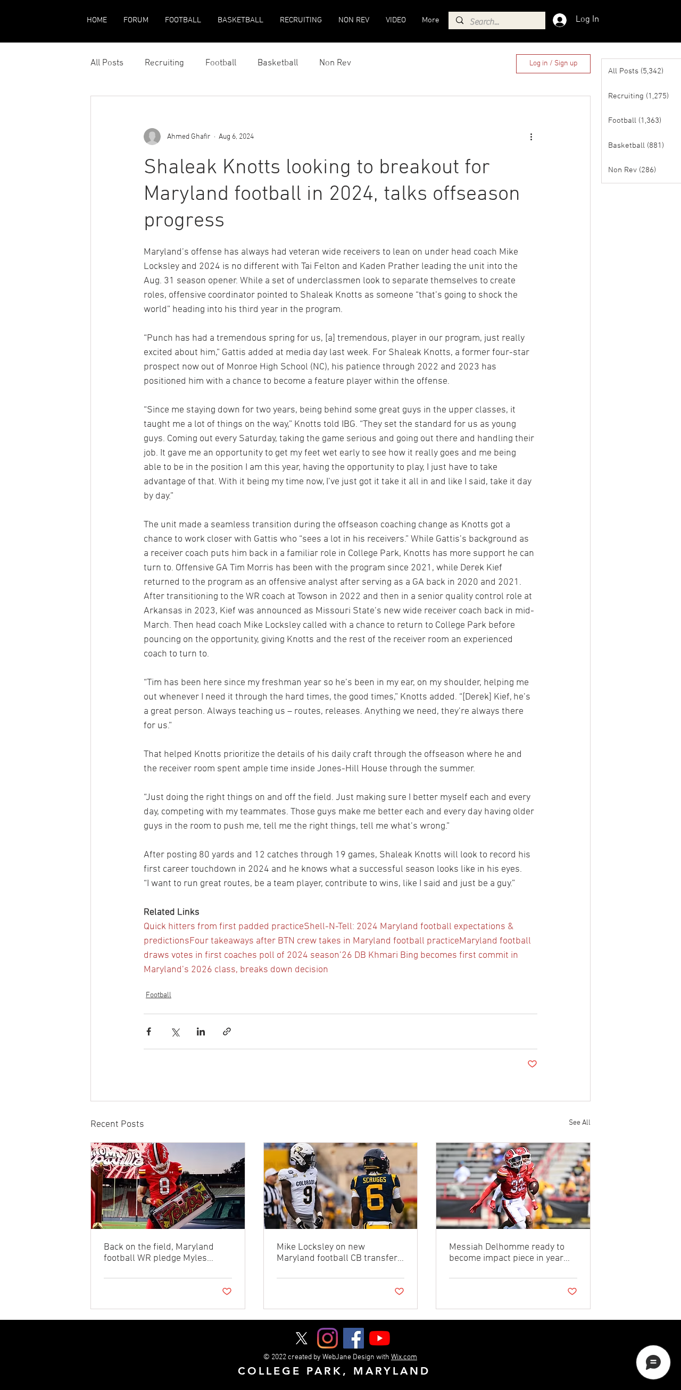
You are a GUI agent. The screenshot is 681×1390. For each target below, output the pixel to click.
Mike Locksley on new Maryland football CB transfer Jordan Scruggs (337, 1253)
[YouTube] (379, 1338)
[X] (301, 1338)
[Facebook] (353, 1338)
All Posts (106, 63)
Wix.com (404, 1357)
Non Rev (335, 63)
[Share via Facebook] (149, 1031)
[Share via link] (227, 1031)
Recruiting (164, 63)
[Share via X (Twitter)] (175, 1031)
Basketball (278, 63)
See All (580, 1122)
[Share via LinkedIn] (201, 1031)
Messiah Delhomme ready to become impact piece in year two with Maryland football (506, 1253)
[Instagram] (327, 1338)
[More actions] (531, 136)
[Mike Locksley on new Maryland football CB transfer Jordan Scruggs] (341, 1186)
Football (220, 63)
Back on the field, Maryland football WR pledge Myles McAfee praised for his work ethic (161, 1253)
